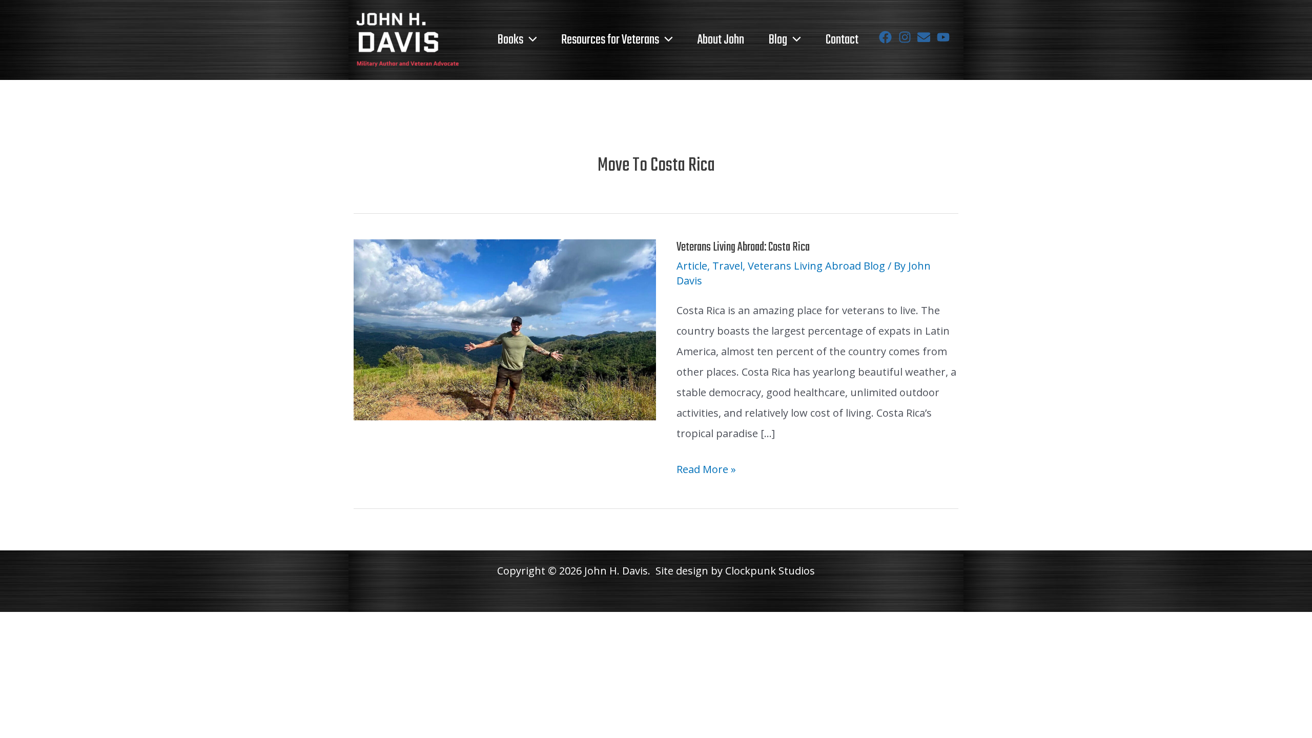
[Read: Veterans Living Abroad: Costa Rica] (505, 329)
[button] (530, 40)
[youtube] (945, 37)
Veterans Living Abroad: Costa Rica (743, 247)
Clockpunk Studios (770, 571)
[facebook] (887, 37)
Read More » (706, 471)
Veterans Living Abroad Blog (816, 266)
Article (691, 266)
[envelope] (925, 37)
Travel (727, 266)
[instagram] (906, 37)
